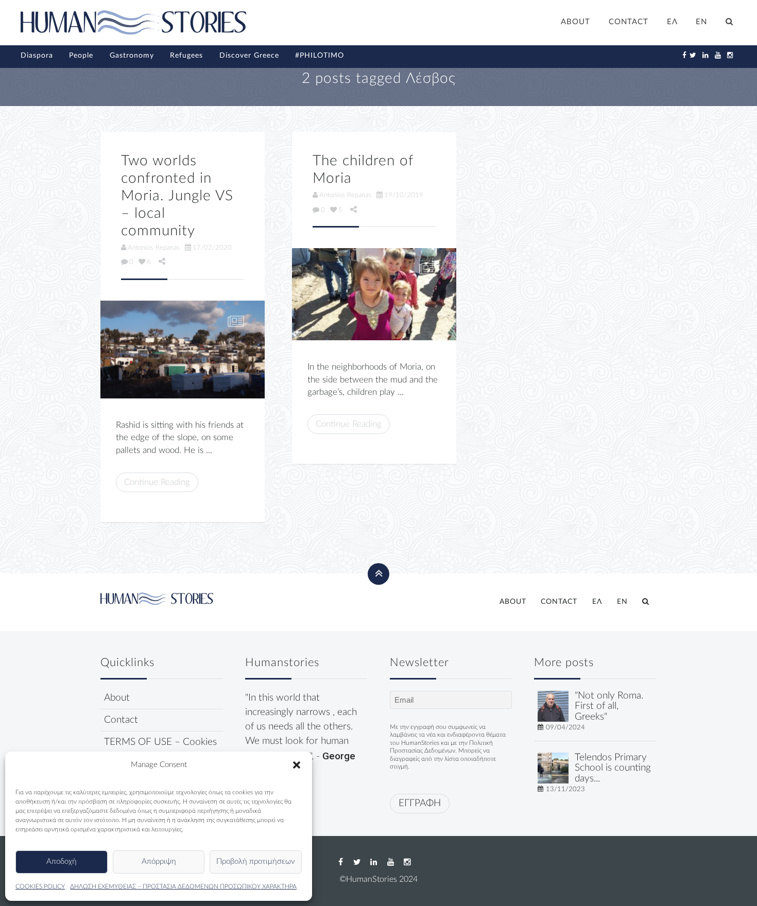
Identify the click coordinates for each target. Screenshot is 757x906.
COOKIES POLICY (40, 886)
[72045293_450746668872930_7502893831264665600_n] (374, 294)
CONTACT (628, 22)
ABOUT (575, 22)
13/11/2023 (565, 789)
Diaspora (37, 55)
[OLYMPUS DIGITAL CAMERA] (182, 349)
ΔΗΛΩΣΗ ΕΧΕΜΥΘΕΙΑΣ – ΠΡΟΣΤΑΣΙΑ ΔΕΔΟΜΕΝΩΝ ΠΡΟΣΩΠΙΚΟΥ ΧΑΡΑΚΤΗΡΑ (183, 886)
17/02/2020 (212, 247)
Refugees (186, 55)
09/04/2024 (565, 727)
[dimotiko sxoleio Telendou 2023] (553, 767)
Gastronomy (132, 55)
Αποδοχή (61, 861)
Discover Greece (249, 55)
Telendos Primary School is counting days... (613, 768)
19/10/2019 (403, 195)
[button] (296, 765)
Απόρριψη (159, 861)
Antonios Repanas (154, 247)
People (81, 55)
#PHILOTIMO (319, 55)
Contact (121, 720)
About (117, 698)
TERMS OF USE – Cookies (160, 742)
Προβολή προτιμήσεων (255, 861)
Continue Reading (157, 482)
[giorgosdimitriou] (553, 705)
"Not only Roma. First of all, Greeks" (609, 706)
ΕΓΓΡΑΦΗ (420, 803)
